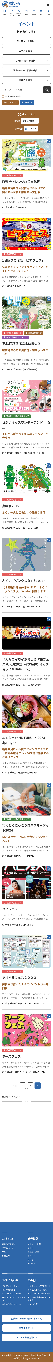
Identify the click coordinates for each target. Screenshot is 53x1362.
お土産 (34, 14)
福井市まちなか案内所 (11, 1293)
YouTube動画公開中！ (26, 1337)
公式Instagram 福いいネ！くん (26, 1318)
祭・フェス (8, 102)
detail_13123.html (11, 1011)
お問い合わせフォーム (11, 1304)
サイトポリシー (34, 1304)
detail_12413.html (11, 376)
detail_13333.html (11, 535)
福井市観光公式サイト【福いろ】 (11, 4)
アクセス (31, 1263)
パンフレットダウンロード (39, 1285)
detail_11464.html (11, 293)
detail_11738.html (11, 214)
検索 (47, 90)
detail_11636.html (11, 692)
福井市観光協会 (8, 1289)
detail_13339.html (11, 460)
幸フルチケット (26, 1327)
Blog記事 (6, 1255)
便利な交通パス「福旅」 (38, 1289)
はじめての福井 (8, 1244)
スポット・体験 (19, 14)
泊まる (48, 14)
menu (49, 4)
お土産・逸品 (33, 1251)
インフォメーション (10, 1285)
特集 (4, 14)
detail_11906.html (11, 614)
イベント (41, 14)
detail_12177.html (11, 932)
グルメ (26, 14)
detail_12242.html (11, 136)
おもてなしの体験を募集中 (39, 1293)
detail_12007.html (11, 863)
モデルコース (12, 14)
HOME (5, 1096)
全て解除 (25, 102)
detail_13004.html (11, 779)
